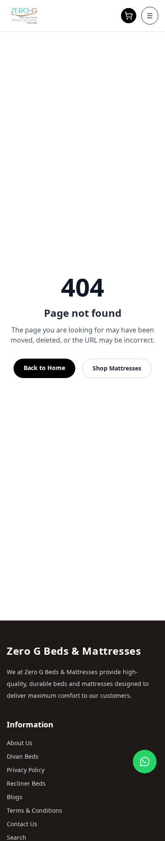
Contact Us (22, 824)
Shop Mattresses (117, 368)
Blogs (14, 797)
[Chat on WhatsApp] (145, 761)
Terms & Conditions (34, 810)
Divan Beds (22, 756)
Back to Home (44, 368)
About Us (20, 743)
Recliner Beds (26, 783)
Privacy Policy (25, 770)
